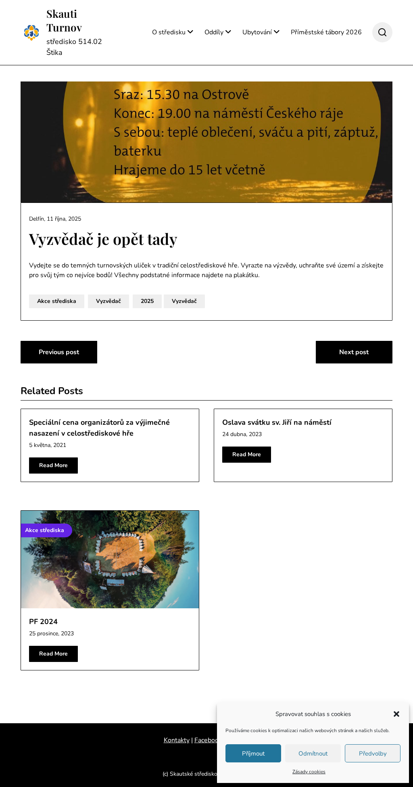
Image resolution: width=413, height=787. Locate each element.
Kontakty (177, 740)
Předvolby (373, 753)
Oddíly (213, 32)
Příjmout (253, 753)
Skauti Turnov (64, 20)
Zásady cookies (308, 771)
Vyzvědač (108, 301)
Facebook (208, 740)
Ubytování (257, 32)
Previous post (59, 352)
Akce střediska (56, 301)
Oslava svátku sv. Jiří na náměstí (277, 422)
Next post (354, 352)
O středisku (169, 32)
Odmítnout (312, 753)
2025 (147, 301)
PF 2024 (43, 621)
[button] (396, 714)
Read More (53, 465)
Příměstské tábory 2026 (326, 32)
